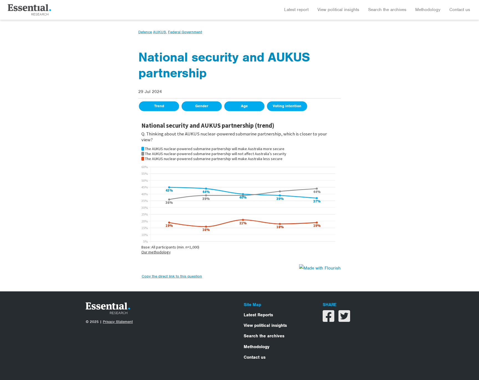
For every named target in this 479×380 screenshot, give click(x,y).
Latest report (296, 9)
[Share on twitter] (344, 319)
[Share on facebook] (329, 319)
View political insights (338, 9)
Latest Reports (258, 315)
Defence (145, 32)
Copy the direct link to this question (172, 276)
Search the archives (387, 9)
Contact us (459, 9)
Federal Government (185, 32)
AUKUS (159, 32)
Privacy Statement (118, 321)
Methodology (427, 9)
